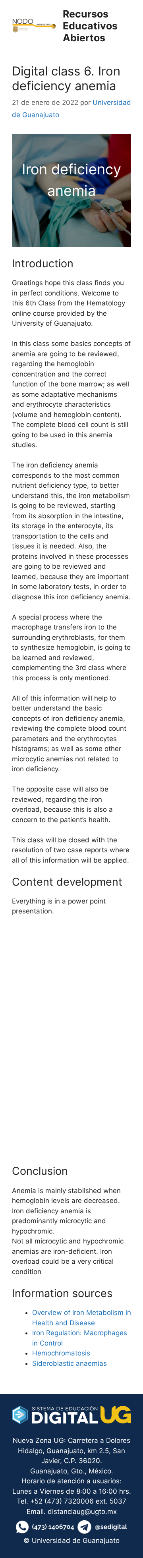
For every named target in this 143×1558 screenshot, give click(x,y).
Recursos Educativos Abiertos (90, 26)
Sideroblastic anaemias (69, 1363)
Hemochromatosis (61, 1353)
